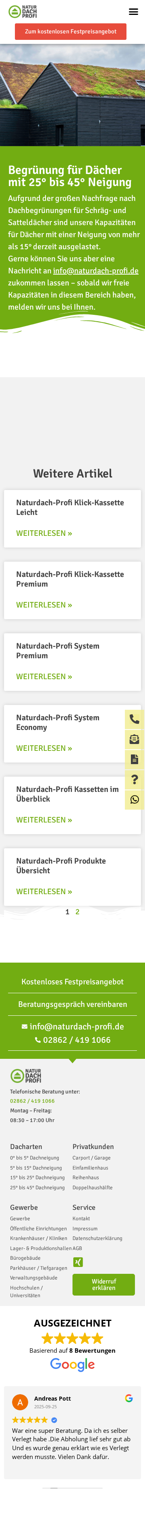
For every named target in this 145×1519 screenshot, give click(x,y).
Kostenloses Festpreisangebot (72, 982)
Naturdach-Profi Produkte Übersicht (61, 866)
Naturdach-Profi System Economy (57, 722)
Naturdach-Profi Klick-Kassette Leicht (70, 507)
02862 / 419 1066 (32, 1100)
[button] (133, 11)
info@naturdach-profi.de (96, 271)
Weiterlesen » (44, 533)
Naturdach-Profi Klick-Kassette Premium (70, 579)
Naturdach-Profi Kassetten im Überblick (67, 794)
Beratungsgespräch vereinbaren (72, 1004)
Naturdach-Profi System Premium (57, 651)
